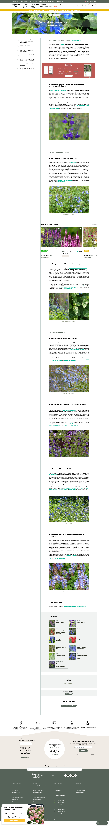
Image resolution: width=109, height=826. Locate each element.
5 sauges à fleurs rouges (83, 639)
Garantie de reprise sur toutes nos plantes (46, 1)
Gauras (85, 285)
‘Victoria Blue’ (58, 90)
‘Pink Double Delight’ (73, 488)
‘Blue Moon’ (76, 423)
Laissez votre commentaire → (69, 705)
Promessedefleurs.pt (60, 807)
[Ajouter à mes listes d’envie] (59, 229)
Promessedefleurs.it (59, 802)
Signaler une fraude (58, 788)
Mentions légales (46, 819)
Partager (69, 693)
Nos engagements (16, 792)
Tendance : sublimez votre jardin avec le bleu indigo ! (82, 657)
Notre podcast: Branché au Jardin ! (83, 795)
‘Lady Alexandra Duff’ (77, 107)
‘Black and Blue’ (78, 268)
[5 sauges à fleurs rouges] (72, 640)
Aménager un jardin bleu (61, 648)
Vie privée (54, 819)
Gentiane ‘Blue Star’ (53, 557)
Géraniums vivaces (71, 555)
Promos (55, 6)
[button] (82, 5)
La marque (43, 4)
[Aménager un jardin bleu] (52, 648)
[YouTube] (73, 775)
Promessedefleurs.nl (60, 809)
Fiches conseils (26, 12)
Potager (41, 6)
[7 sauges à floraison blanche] (52, 656)
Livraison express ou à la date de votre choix (29, 1)
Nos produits (26, 4)
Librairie (46, 6)
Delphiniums (72, 489)
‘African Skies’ (76, 349)
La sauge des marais (82, 631)
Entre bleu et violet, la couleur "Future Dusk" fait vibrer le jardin (61, 665)
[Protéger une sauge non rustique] (52, 640)
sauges (62, 44)
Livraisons (35, 788)
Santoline (59, 180)
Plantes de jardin (25, 7)
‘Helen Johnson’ (71, 425)
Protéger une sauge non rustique (62, 639)
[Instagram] (65, 775)
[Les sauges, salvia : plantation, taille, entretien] (52, 631)
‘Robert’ (70, 360)
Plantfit (35, 795)
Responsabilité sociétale (17, 797)
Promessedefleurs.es (60, 800)
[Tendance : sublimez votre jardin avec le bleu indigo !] (72, 656)
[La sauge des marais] (72, 631)
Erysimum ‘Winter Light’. (59, 558)
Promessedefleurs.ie (60, 795)
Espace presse (15, 801)
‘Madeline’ (69, 410)
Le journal (78, 786)
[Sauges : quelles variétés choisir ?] (72, 623)
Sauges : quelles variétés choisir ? (58, 332)
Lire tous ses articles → (68, 683)
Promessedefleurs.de (60, 798)
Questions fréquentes (59, 786)
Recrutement (15, 799)
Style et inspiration (59, 661)
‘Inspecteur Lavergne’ (54, 108)
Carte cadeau (36, 801)
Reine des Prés (58, 360)
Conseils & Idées (79, 788)
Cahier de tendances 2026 (81, 792)
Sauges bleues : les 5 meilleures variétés (81, 648)
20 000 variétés (15, 1)
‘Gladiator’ (57, 425)
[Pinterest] (70, 775)
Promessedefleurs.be (60, 811)
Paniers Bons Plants (37, 799)
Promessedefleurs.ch (60, 813)
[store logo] (16, 5)
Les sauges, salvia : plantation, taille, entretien (74, 606)
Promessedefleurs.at (60, 804)
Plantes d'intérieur (33, 7)
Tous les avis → (54, 754)
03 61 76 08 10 (27, 744)
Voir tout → (94, 224)
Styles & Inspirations (80, 790)
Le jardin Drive (36, 804)
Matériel (50, 6)
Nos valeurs (14, 795)
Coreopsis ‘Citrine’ (64, 557)
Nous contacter (57, 790)
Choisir (50, 14)
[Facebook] (68, 775)
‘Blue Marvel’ (78, 542)
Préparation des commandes (39, 786)
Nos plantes (15, 790)
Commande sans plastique (39, 797)
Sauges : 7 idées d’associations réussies (59, 152)
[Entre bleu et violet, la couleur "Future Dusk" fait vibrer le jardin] (52, 664)
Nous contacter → (25, 757)
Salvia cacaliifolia (53, 474)
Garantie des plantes (38, 790)
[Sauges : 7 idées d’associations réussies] (52, 623)
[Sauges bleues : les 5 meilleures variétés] (72, 648)
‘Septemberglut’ (67, 287)
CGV (51, 819)
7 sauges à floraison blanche (61, 656)
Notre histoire (15, 788)
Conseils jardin (35, 4)
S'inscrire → (83, 750)
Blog (21, 12)
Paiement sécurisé (37, 792)
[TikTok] (75, 775)
